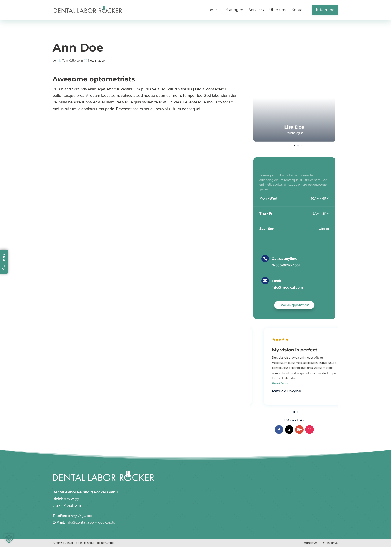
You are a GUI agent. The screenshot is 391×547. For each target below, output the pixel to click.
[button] (327, 94)
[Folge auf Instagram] (309, 429)
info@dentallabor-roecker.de (90, 522)
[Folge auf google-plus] (299, 429)
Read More (269, 383)
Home (211, 10)
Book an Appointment (294, 305)
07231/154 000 (80, 516)
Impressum (310, 542)
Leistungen (232, 10)
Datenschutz (330, 542)
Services (256, 10)
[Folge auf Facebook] (279, 429)
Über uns (277, 10)
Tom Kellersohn (72, 60)
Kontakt (298, 10)
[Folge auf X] (289, 429)
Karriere (3, 262)
